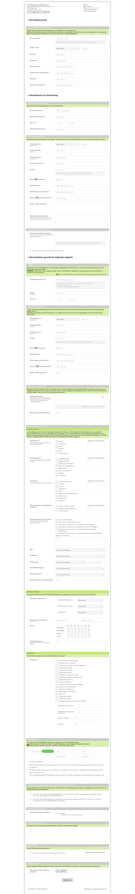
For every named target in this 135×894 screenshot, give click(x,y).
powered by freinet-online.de (37, 889)
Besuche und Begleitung (66, 466)
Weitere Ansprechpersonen (41, 217)
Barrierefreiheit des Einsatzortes (40, 521)
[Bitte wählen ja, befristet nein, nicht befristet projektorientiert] (90, 600)
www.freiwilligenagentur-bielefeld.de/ (38, 13)
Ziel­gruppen (34, 481)
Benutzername (35, 38)
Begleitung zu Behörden (66, 463)
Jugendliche (62, 489)
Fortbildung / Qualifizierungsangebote (70, 677)
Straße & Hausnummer (38, 116)
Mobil (37, 179)
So (89, 626)
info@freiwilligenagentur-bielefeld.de (38, 11)
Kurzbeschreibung (41, 399)
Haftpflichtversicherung (65, 679)
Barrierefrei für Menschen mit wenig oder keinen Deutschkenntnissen (80, 533)
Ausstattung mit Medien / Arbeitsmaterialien (72, 665)
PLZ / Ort (33, 122)
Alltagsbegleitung (63, 459)
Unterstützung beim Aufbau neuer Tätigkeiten (72, 701)
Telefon (32, 169)
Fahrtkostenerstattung (65, 670)
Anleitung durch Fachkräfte (66, 663)
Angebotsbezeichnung (38, 279)
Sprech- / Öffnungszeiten (38, 204)
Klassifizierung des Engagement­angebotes (41, 506)
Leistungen (34, 660)
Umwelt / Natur (63, 453)
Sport (60, 451)
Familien (61, 484)
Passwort (33, 79)
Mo (68, 626)
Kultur (60, 446)
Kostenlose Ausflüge (64, 682)
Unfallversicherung (64, 698)
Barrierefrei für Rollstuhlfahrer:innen (69, 522)
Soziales (61, 448)
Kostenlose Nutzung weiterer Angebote (70, 684)
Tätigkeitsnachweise (64, 696)
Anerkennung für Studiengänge (68, 660)
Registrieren (67, 880)
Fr (81, 626)
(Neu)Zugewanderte (64, 481)
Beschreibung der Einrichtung (41, 235)
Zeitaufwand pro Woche (65, 606)
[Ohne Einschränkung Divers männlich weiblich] (80, 556)
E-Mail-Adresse (35, 66)
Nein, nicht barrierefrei (65, 520)
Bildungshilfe (62, 468)
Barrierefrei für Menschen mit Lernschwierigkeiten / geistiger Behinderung (77, 530)
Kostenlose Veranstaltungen (67, 687)
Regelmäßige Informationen (67, 691)
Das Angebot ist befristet (38, 620)
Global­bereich (34, 440)
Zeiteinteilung (62, 612)
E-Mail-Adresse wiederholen (40, 72)
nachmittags (60, 630)
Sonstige (60, 724)
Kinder (60, 491)
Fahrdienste (62, 475)
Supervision (62, 694)
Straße (32, 293)
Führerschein (34, 562)
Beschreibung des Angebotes (40, 412)
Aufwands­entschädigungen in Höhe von (66, 712)
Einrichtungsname (36, 110)
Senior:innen (62, 498)
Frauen (60, 486)
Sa (85, 626)
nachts (59, 636)
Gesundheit (62, 444)
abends (59, 633)
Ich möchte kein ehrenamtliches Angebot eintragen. (47, 250)
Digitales (61, 473)
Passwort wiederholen (38, 85)
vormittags (60, 628)
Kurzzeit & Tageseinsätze (66, 506)
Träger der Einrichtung (37, 129)
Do (78, 626)
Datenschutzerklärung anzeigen (95, 852)
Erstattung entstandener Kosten (68, 675)
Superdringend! (63, 511)
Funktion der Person (37, 163)
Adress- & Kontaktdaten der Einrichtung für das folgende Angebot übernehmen (82, 274)
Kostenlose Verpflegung (65, 689)
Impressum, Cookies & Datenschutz (95, 889)
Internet (40, 198)
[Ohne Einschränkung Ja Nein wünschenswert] (80, 568)
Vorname (33, 54)
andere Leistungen (63, 718)
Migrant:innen (62, 496)
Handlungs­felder (35, 458)
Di (71, 626)
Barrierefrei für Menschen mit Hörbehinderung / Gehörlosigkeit (78, 527)
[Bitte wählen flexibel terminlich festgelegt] (90, 612)
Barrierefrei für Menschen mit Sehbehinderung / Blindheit (76, 524)
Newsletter (70, 814)
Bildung (60, 441)
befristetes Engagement (65, 600)
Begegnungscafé (63, 461)
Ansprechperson (35, 144)
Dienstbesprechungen (65, 668)
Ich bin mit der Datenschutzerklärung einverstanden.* (49, 853)
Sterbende (61, 500)
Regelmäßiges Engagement (67, 508)
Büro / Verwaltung (64, 470)
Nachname (34, 60)
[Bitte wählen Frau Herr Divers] (67, 48)
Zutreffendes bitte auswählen (40, 812)
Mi (75, 626)
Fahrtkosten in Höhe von (65, 705)
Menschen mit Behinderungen (67, 493)
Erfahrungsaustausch (65, 672)
